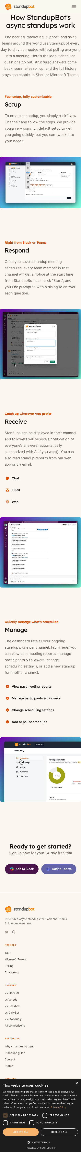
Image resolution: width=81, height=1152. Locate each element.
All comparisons (15, 1025)
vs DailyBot (12, 1012)
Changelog (12, 972)
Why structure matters (19, 1046)
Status (9, 1066)
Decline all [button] (59, 1132)
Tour (7, 952)
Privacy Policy (58, 1107)
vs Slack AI (12, 993)
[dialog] (40, 1115)
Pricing (9, 965)
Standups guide (15, 1053)
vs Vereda (11, 999)
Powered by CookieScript (40, 1147)
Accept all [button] (20, 1132)
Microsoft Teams (15, 959)
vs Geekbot (12, 1006)
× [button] (76, 1083)
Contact (10, 1059)
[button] (22, 869)
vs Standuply (13, 1019)
